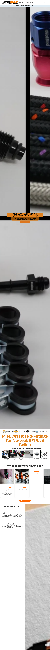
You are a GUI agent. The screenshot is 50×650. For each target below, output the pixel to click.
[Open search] (43, 2)
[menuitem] (35, 2)
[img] (7, 486)
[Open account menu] (45, 2)
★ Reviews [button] (0, 326)
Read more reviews (25, 500)
